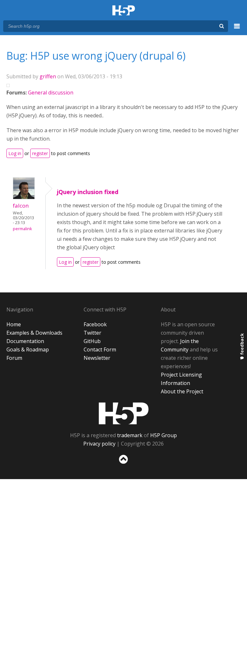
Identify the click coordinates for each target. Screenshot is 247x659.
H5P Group (163, 435)
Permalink (22, 228)
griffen (48, 76)
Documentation (25, 341)
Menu (237, 29)
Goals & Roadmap (27, 349)
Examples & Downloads (34, 332)
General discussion (50, 92)
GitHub (92, 341)
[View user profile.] (24, 197)
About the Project (182, 391)
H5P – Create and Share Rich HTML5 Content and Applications (123, 10)
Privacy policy (99, 443)
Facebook (95, 324)
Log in (14, 153)
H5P (124, 413)
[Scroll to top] (123, 465)
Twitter (92, 332)
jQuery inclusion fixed (87, 192)
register (40, 153)
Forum (14, 357)
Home (13, 324)
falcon (21, 205)
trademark (129, 435)
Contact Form (100, 349)
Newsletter (97, 357)
